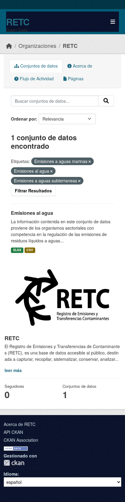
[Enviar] (106, 100)
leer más (13, 370)
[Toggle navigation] (112, 21)
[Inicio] (9, 45)
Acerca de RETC (19, 424)
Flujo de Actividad (36, 78)
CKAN (14, 463)
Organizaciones (37, 45)
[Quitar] (90, 161)
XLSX (17, 250)
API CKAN (13, 432)
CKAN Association (21, 440)
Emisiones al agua (32, 212)
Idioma (11, 474)
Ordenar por (23, 119)
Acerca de (82, 66)
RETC (17, 21)
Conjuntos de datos (38, 66)
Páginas (75, 78)
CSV (29, 250)
